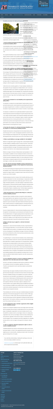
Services (6, 14)
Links (34, 14)
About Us (2, 357)
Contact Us (2, 400)
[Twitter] (47, 5)
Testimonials (39, 14)
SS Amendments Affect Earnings (7, 363)
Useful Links (3, 394)
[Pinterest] (45, 5)
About (11, 14)
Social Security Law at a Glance (7, 379)
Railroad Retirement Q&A (5, 359)
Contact (2, 17)
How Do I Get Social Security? (7, 381)
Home (2, 14)
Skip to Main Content (4, 0)
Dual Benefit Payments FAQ (6, 367)
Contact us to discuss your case (27, 80)
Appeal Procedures (5, 361)
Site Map (2, 399)
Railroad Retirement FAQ (18, 14)
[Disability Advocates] (26, 8)
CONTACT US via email (8, 342)
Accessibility (45, 14)
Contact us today (16, 362)
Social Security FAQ (28, 14)
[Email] (41, 5)
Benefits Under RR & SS (6, 365)
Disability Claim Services (5, 356)
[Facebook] (43, 5)
